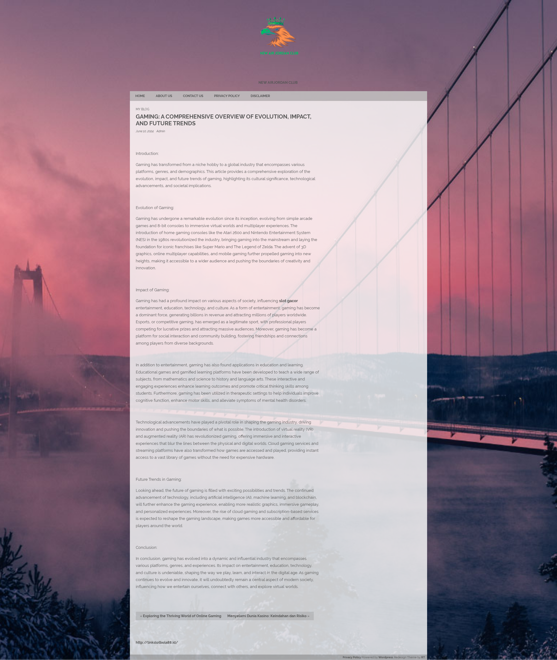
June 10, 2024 (145, 131)
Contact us (193, 96)
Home (140, 96)
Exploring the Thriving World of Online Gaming (182, 616)
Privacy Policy (227, 96)
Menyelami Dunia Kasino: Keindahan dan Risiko (267, 616)
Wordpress (385, 657)
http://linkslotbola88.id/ (157, 642)
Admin (160, 131)
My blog (142, 109)
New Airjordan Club (278, 82)
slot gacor (288, 300)
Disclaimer (260, 96)
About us (164, 96)
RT (423, 657)
